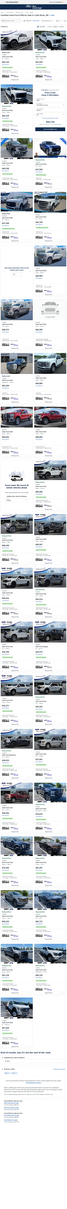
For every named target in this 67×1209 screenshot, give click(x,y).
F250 (31, 12)
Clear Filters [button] (35, 20)
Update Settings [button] (57, 124)
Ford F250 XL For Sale (10, 1120)
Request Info (15, 79)
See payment (5, 64)
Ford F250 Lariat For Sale (11, 1115)
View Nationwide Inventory (33, 1082)
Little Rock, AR (19, 12)
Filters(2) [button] (28, 20)
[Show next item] (30, 271)
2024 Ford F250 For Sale (11, 1107)
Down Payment (40, 108)
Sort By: (50, 26)
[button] (5, 76)
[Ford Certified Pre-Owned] (14, 76)
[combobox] (11, 21)
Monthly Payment (40, 99)
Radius (8, 499)
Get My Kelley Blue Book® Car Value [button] (50, 118)
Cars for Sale (9, 12)
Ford (26, 12)
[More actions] (30, 79)
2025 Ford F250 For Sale (11, 1103)
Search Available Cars (50, 129)
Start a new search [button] (59, 1069)
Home (2, 12)
